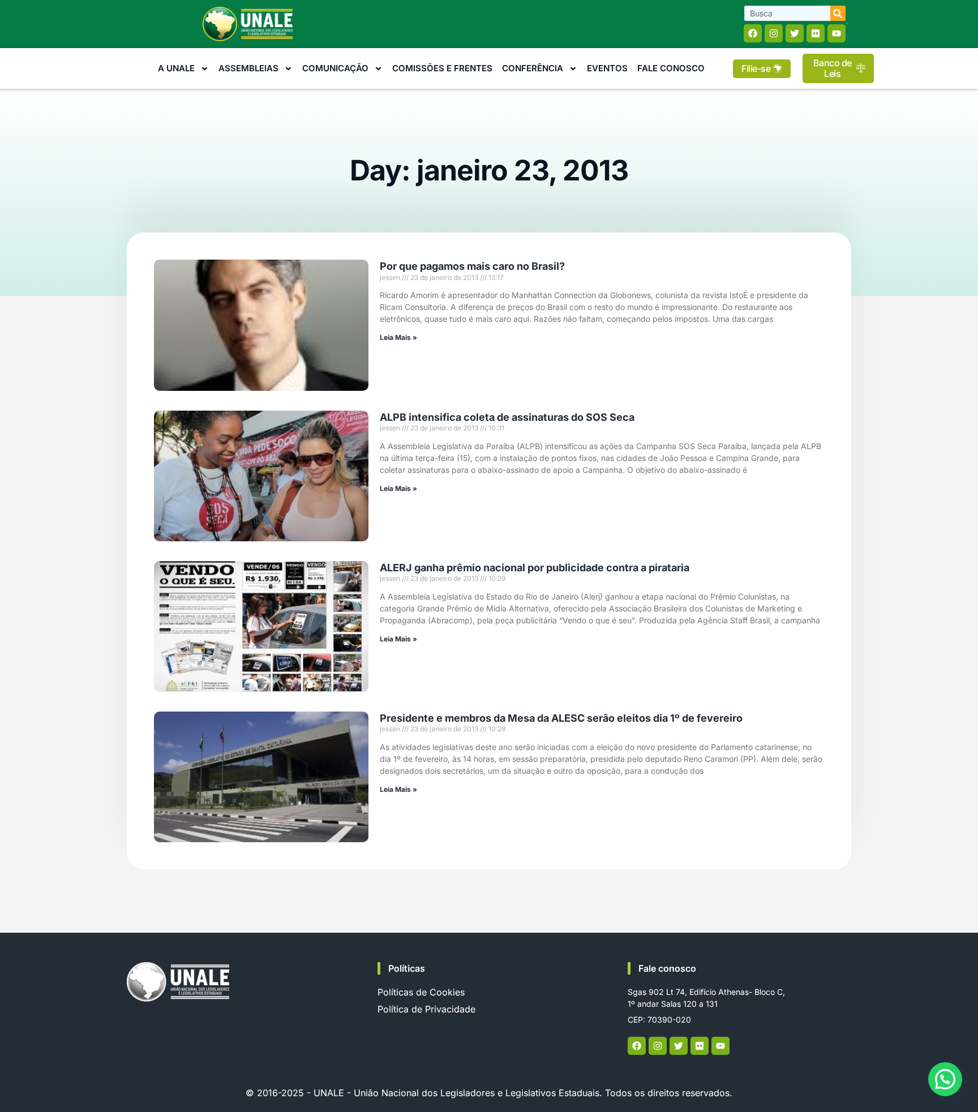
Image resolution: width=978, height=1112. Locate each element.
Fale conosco (667, 968)
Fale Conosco (671, 68)
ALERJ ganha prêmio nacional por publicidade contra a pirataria (534, 568)
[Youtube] (836, 33)
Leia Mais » (398, 337)
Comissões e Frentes (442, 68)
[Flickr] (816, 33)
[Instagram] (774, 33)
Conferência (532, 68)
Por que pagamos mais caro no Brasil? (472, 266)
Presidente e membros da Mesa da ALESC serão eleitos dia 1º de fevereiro (561, 718)
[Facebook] (753, 33)
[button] (945, 1079)
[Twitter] (795, 33)
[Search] (838, 13)
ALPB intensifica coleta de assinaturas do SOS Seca (507, 417)
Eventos (607, 68)
